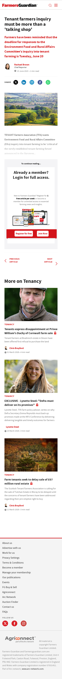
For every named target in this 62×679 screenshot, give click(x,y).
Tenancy (9, 324)
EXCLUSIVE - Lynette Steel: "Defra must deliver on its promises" (29, 403)
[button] (50, 5)
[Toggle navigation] (55, 5)
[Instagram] (24, 623)
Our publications (11, 577)
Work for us (8, 553)
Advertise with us (11, 548)
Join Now (42, 233)
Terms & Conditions (13, 562)
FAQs (5, 611)
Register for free (24, 233)
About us (7, 543)
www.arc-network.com (33, 668)
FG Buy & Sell (9, 587)
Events (6, 582)
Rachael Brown (21, 64)
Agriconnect (8, 592)
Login (31, 188)
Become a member (12, 567)
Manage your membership (16, 572)
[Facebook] (14, 623)
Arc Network (9, 597)
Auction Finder (10, 602)
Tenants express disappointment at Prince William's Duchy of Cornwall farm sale (30, 331)
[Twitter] (5, 623)
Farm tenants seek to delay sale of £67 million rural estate (28, 482)
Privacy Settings (10, 557)
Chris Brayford (16, 348)
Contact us (8, 607)
